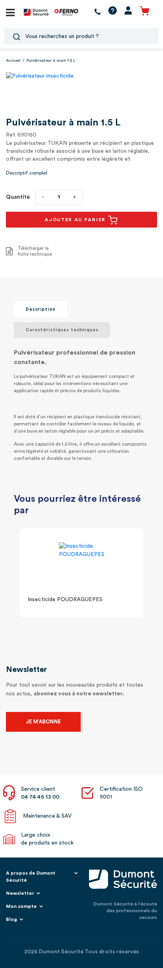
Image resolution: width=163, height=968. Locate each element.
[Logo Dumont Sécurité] (36, 12)
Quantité (18, 197)
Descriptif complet (26, 173)
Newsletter (20, 893)
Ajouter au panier (76, 219)
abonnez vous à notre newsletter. (79, 694)
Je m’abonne (43, 721)
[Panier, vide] (144, 12)
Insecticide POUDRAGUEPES (65, 599)
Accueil (13, 61)
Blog (11, 919)
